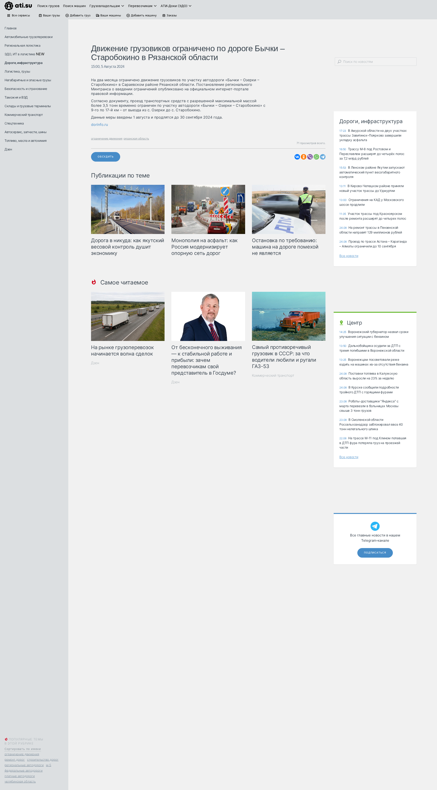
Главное (11, 28)
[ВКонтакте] (297, 157)
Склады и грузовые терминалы (28, 106)
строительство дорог (42, 759)
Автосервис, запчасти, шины (25, 132)
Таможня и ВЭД (16, 97)
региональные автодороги (24, 765)
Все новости (348, 256)
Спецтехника (14, 123)
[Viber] (310, 157)
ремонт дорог (15, 759)
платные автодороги (20, 776)
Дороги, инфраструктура (23, 63)
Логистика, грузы (17, 71)
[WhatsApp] (316, 157)
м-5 (48, 765)
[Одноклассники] (303, 157)
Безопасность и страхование (26, 89)
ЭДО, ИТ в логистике (20, 54)
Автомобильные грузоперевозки (28, 37)
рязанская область (136, 138)
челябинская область (20, 781)
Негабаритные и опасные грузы (28, 80)
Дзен (8, 149)
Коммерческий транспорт (24, 115)
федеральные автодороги (24, 770)
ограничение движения (22, 754)
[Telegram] (322, 157)
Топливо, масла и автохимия (25, 140)
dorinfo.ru (99, 124)
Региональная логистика (22, 45)
